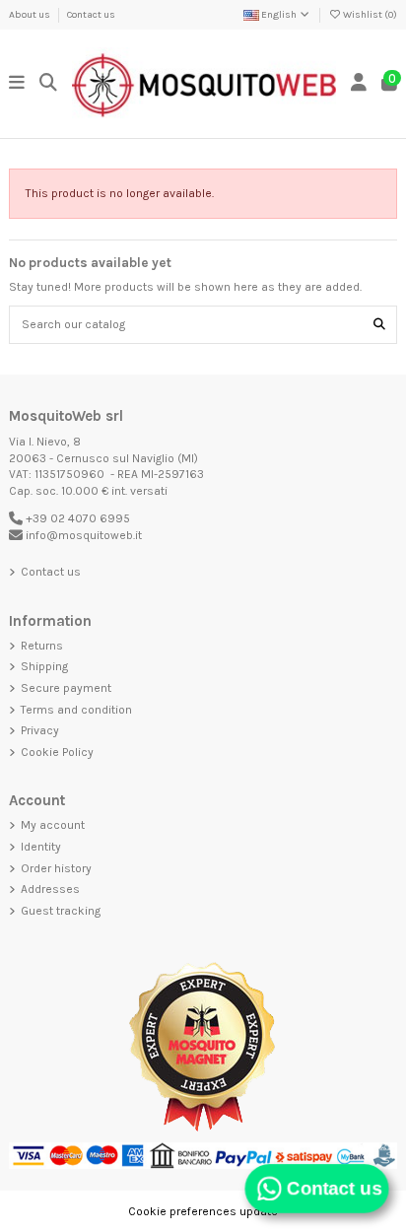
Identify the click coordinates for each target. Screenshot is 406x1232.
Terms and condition (76, 710)
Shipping (44, 666)
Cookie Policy (57, 752)
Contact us (91, 15)
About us (30, 15)
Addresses (50, 889)
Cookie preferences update (203, 1211)
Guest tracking (61, 911)
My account (53, 825)
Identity (41, 847)
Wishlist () (369, 15)
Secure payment (66, 688)
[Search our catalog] (379, 325)
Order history (56, 868)
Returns (42, 645)
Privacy (40, 730)
